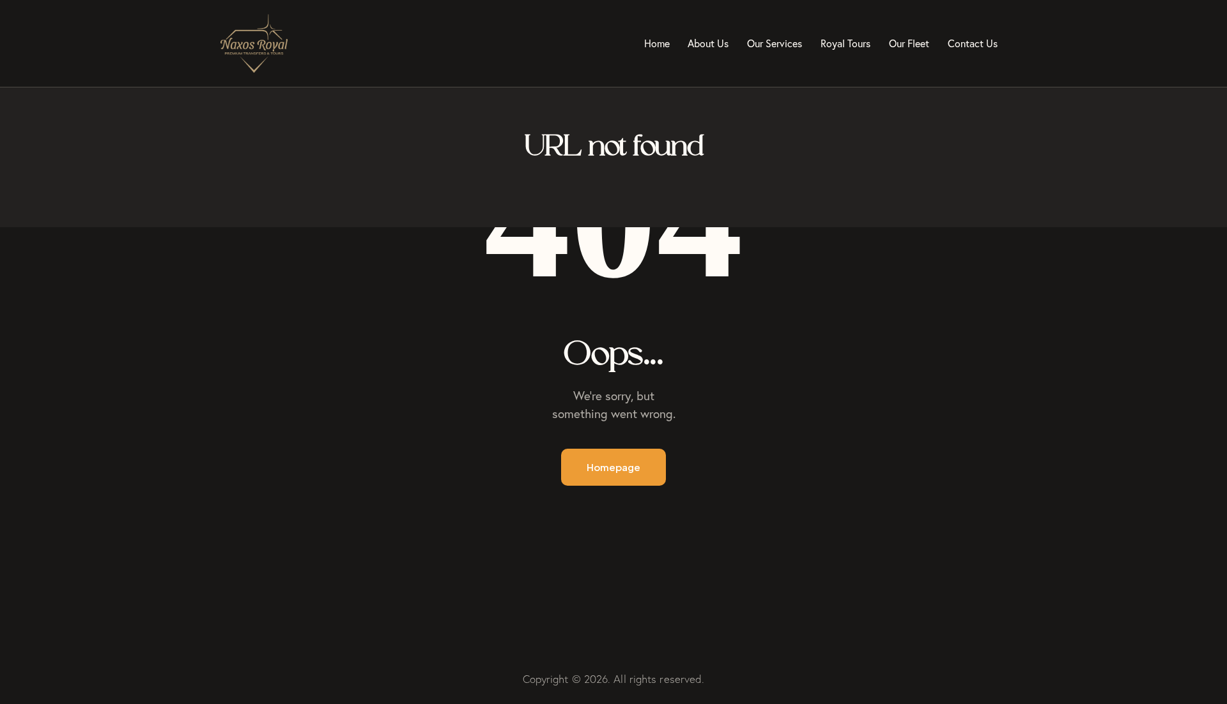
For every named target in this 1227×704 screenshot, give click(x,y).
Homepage (613, 467)
